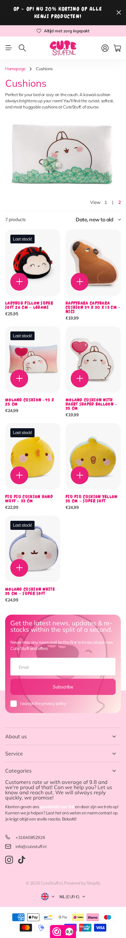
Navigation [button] (8, 48)
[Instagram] (9, 860)
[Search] (22, 48)
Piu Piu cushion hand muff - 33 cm (29, 499)
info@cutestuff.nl (31, 846)
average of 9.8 (79, 782)
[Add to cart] (19, 282)
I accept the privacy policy (43, 703)
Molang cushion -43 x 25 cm (29, 402)
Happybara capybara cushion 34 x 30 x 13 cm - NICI (93, 307)
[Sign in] (105, 48)
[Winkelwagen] (117, 48)
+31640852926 (30, 837)
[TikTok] (21, 860)
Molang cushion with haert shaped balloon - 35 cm (92, 404)
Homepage (15, 68)
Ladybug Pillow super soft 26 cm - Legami (29, 305)
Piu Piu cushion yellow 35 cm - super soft (92, 499)
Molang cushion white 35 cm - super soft (30, 591)
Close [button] (118, 12)
